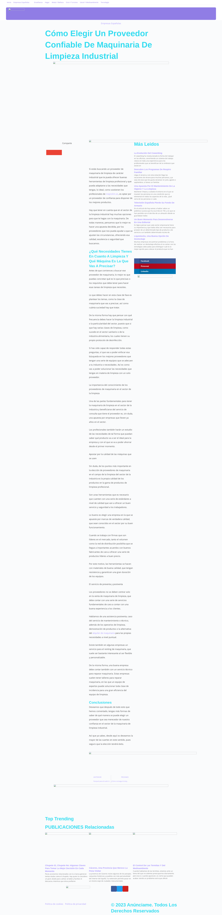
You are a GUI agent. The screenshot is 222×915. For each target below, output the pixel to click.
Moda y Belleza (58, 2)
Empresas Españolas (21, 2)
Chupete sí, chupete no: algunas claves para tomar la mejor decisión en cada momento (65, 868)
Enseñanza (38, 2)
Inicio (9, 2)
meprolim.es (111, 194)
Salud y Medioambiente (89, 2)
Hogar (47, 2)
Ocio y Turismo (72, 2)
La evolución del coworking (148, 153)
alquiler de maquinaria (104, 633)
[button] (204, 14)
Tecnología (105, 2)
